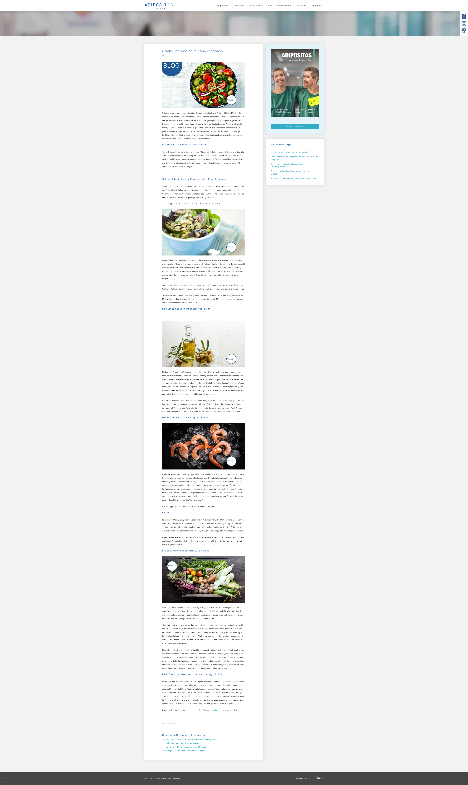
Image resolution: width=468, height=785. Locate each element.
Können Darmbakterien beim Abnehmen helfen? (291, 152)
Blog (270, 5)
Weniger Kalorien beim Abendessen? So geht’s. (186, 750)
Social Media (284, 5)
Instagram (229, 710)
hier (216, 506)
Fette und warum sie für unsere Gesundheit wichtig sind (191, 739)
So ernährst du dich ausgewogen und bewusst (186, 747)
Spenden (316, 5)
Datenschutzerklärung (314, 778)
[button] (5, 779)
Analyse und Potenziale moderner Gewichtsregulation (293, 178)
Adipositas (222, 5)
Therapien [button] (239, 5)
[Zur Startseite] (158, 5)
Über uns (301, 5)
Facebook (215, 710)
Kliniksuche (256, 5)
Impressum (298, 778)
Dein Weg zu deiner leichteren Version (183, 743)
